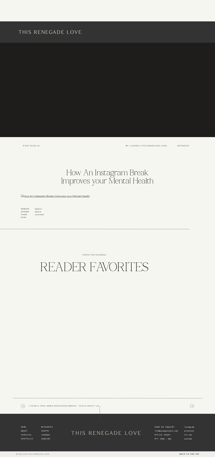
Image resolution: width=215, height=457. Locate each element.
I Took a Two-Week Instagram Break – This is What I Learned (68, 406)
